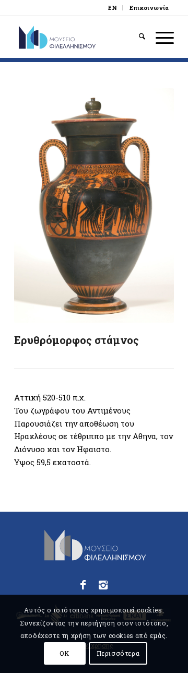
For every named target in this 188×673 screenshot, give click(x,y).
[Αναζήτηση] (136, 37)
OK (64, 653)
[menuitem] (113, 7)
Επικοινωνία (149, 7)
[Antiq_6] (94, 205)
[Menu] (159, 37)
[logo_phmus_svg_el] (78, 37)
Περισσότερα (118, 653)
